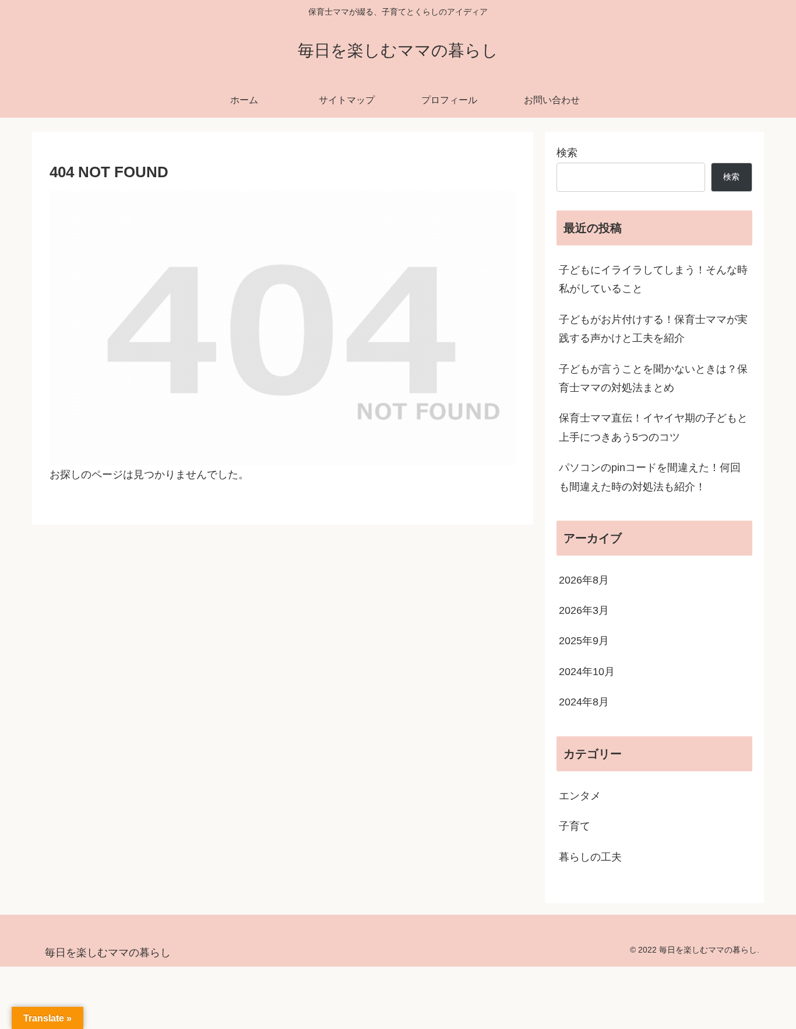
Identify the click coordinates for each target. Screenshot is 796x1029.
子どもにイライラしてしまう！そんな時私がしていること (653, 279)
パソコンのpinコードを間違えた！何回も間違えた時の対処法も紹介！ (650, 477)
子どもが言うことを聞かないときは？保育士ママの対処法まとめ (653, 378)
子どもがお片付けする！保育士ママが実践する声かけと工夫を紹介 (653, 329)
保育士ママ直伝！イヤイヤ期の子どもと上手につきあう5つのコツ (653, 427)
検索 (567, 153)
